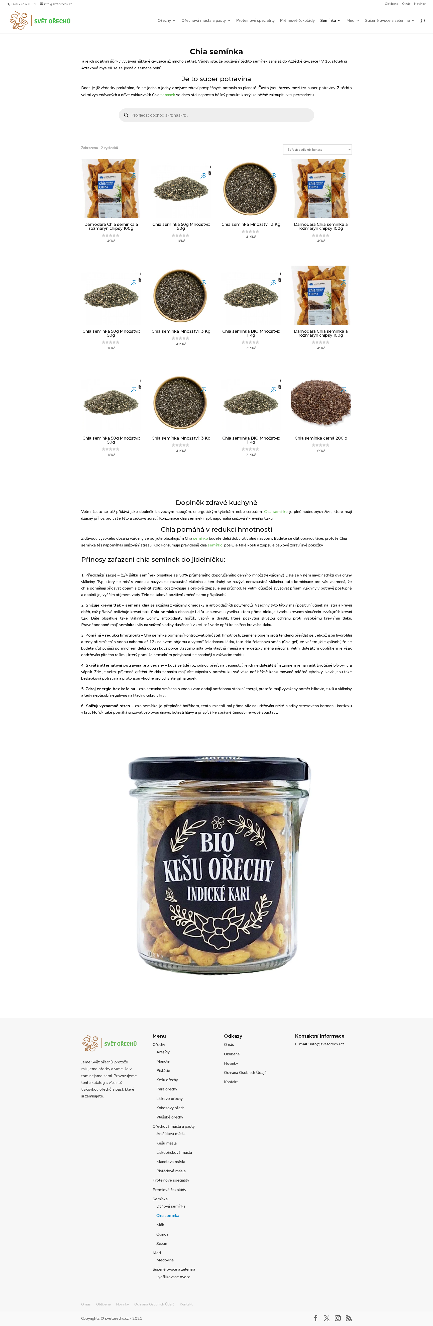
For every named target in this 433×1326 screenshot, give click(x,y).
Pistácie (163, 1070)
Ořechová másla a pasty (203, 21)
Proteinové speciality (255, 21)
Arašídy (163, 1052)
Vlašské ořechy (169, 1117)
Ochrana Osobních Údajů (245, 1072)
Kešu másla (166, 1143)
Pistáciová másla (171, 1171)
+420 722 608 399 (23, 4)
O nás (406, 4)
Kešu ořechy (167, 1080)
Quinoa (162, 1234)
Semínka (328, 21)
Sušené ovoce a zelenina (387, 21)
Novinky (419, 4)
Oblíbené (391, 4)
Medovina (165, 1260)
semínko (200, 538)
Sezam (162, 1243)
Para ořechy (166, 1089)
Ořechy (164, 21)
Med (351, 21)
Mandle (163, 1061)
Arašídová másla (170, 1133)
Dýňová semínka (170, 1206)
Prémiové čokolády (297, 21)
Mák (160, 1225)
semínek (167, 95)
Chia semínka (167, 1215)
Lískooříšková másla (174, 1152)
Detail (111, 249)
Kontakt (231, 1082)
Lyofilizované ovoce (173, 1277)
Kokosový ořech (170, 1108)
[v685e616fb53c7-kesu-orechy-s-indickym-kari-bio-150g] (216, 996)
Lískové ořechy (169, 1098)
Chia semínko (276, 511)
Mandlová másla (170, 1162)
